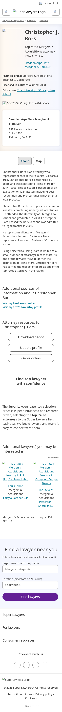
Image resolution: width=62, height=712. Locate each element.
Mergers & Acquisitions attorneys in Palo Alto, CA (28, 519)
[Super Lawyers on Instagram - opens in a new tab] (26, 665)
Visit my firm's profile (22, 307)
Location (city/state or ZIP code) (22, 579)
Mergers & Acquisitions (13, 20)
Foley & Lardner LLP (15, 498)
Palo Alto (44, 20)
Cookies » (31, 698)
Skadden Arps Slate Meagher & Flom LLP (38, 65)
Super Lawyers (13, 614)
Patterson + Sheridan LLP (46, 504)
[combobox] (30, 569)
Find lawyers (30, 596)
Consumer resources (18, 640)
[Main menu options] (6, 12)
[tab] (25, 161)
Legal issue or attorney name (20, 563)
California (31, 20)
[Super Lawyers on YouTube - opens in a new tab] (35, 665)
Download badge (31, 337)
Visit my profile (18, 303)
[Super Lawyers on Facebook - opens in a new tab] (17, 665)
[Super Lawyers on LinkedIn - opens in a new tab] (45, 665)
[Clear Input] (54, 569)
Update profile (31, 347)
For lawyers (11, 627)
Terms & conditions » (21, 694)
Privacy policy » (44, 694)
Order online (31, 358)
